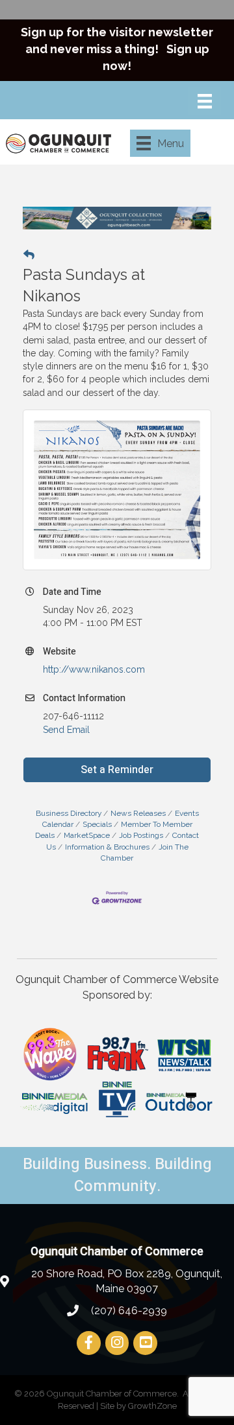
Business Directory (68, 813)
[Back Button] (28, 254)
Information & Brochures (107, 847)
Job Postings (141, 835)
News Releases (138, 813)
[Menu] (204, 101)
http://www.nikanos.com (94, 669)
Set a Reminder (117, 770)
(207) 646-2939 (127, 1310)
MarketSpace (87, 835)
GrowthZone (152, 1406)
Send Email (66, 729)
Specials (97, 824)
